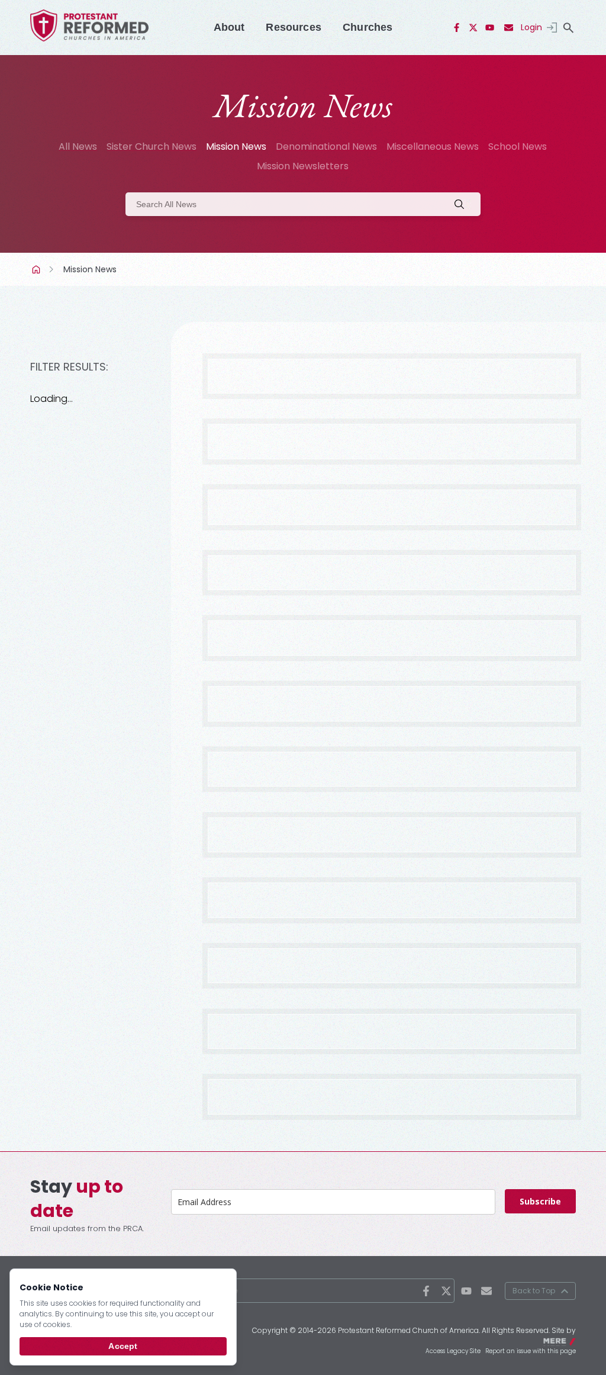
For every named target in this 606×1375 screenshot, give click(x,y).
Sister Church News (151, 146)
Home (37, 269)
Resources (293, 27)
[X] (473, 28)
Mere (568, 1340)
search (569, 28)
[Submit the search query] (462, 204)
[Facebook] (457, 28)
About (229, 27)
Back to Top (533, 1291)
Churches (367, 27)
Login (531, 27)
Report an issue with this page (530, 1351)
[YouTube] (490, 28)
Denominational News (326, 146)
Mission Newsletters (303, 166)
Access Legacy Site (453, 1351)
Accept (122, 1346)
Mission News (236, 146)
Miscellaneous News (432, 146)
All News (78, 146)
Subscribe (540, 1201)
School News (517, 146)
